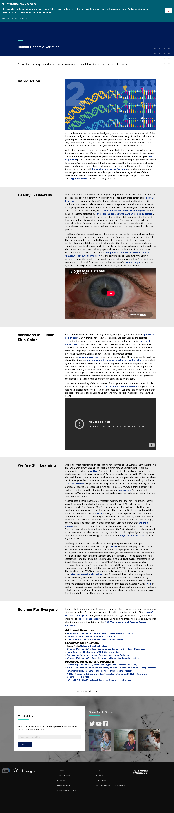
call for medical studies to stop (121, 386)
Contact (61, 770)
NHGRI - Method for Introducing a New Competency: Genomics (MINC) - (101, 674)
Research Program (78, 615)
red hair (94, 471)
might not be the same (132, 535)
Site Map (61, 780)
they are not (124, 490)
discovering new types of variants (109, 169)
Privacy (99, 775)
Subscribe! (24, 744)
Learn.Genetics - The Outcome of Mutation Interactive (93, 652)
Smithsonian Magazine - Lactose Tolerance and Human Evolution (98, 655)
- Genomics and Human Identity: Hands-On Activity (120, 649)
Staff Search (63, 785)
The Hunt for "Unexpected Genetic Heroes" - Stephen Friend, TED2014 (100, 633)
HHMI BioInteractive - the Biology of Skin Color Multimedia (95, 639)
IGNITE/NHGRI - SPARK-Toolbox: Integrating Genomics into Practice (99, 680)
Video (104, 646)
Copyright (101, 780)
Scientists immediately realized (86, 574)
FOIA (98, 770)
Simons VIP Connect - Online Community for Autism (91, 636)
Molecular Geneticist (90, 646)
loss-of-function (76, 483)
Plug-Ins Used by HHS (67, 790)
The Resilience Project (88, 618)
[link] (92, 723)
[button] (27, 772)
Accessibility (63, 775)
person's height (133, 262)
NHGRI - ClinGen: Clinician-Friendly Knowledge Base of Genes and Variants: (102, 667)
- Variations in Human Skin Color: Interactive (117, 658)
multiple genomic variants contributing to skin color (114, 360)
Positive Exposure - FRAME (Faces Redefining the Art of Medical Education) (102, 664)
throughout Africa (88, 356)
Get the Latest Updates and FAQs (16, 18)
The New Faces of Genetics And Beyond (124, 210)
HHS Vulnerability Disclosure (111, 785)
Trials (148, 583)
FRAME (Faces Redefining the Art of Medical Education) (124, 213)
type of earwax (79, 178)
